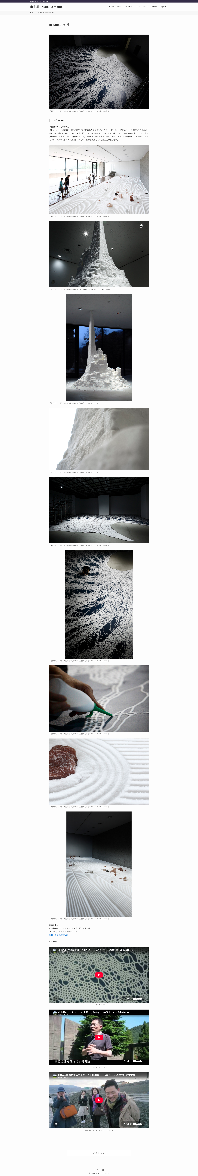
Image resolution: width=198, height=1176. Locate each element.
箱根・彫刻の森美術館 (58, 935)
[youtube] (103, 1170)
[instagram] (100, 1170)
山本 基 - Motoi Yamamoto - (48, 6)
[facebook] (95, 1170)
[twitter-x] (98, 1170)
